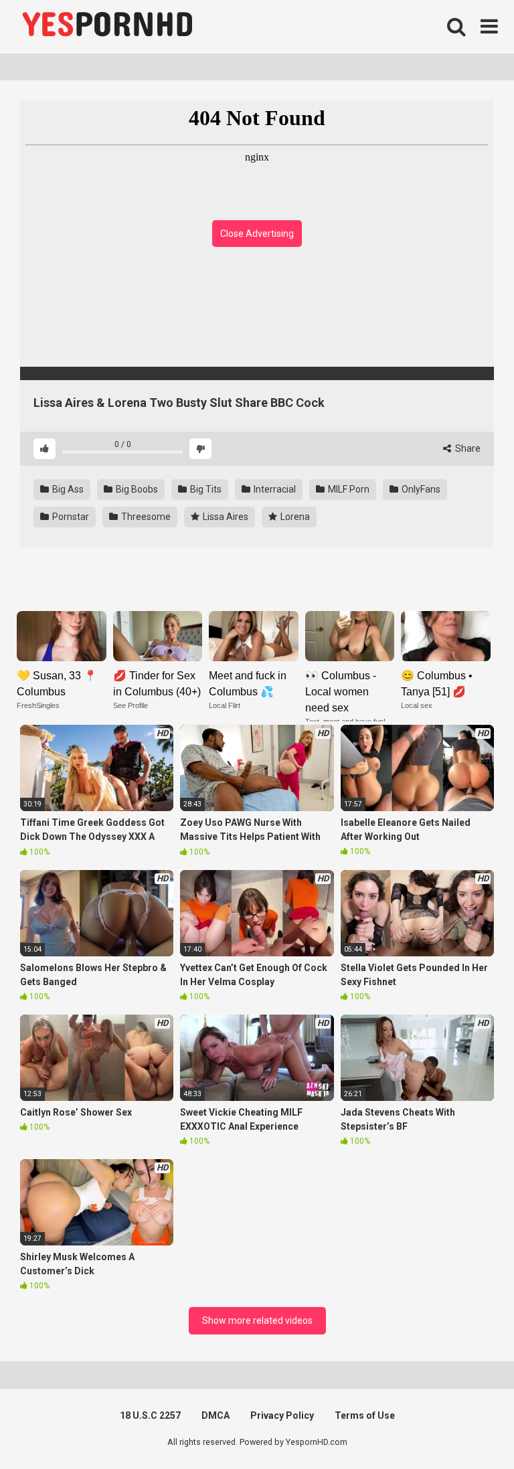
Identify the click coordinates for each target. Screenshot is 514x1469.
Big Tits (205, 489)
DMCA (215, 1415)
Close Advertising (257, 233)
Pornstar (69, 516)
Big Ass (67, 489)
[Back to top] (469, 1428)
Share (467, 448)
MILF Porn (347, 489)
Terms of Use (365, 1415)
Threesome (145, 516)
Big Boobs (136, 489)
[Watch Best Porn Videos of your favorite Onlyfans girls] (107, 27)
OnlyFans (420, 489)
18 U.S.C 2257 (150, 1415)
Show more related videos (257, 1320)
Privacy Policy (282, 1415)
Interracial (274, 489)
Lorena (294, 516)
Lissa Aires (224, 516)
